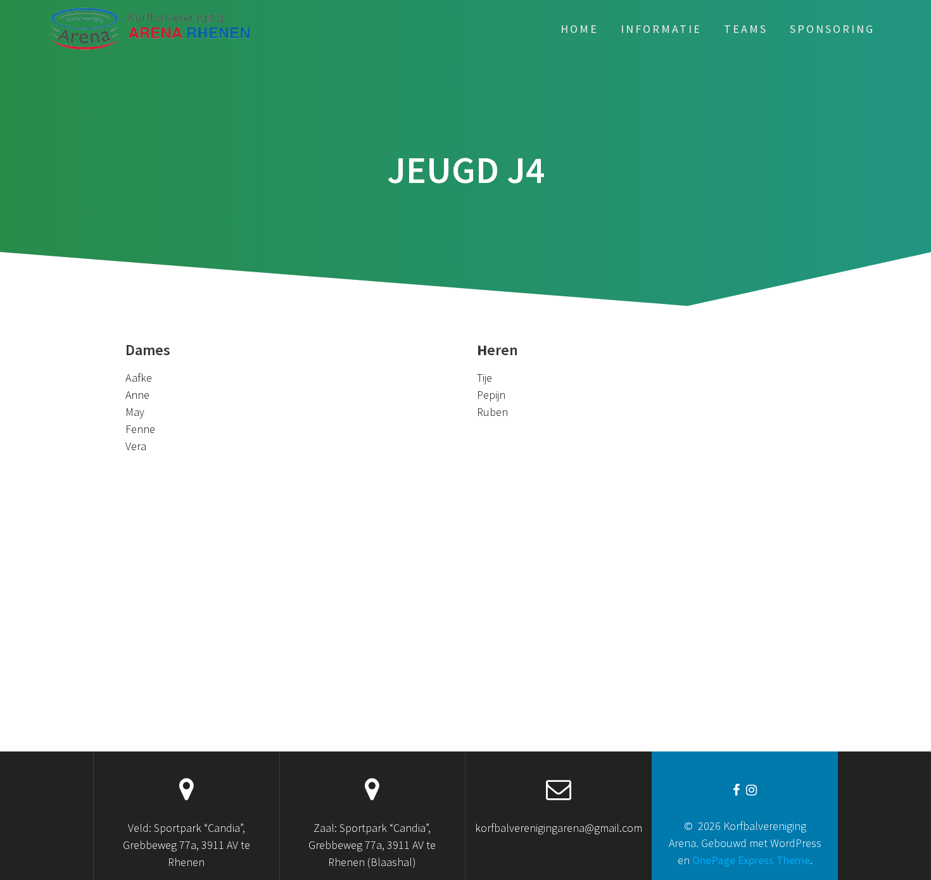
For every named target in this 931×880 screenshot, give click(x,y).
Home (579, 29)
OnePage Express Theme (751, 860)
